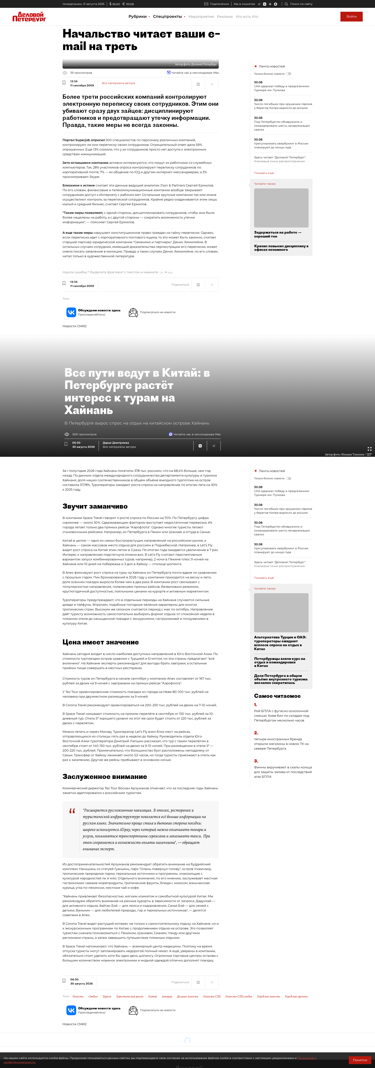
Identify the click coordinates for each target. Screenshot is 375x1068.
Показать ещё (264, 173)
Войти (351, 16)
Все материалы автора (118, 83)
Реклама (225, 16)
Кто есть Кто (247, 16)
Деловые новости (187, 996)
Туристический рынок (129, 996)
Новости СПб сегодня (238, 996)
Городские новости (268, 996)
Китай (152, 996)
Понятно (360, 1060)
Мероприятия (201, 16)
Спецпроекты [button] (168, 16)
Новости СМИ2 (74, 326)
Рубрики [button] (138, 16)
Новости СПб (212, 996)
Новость (78, 996)
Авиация (167, 996)
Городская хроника (296, 996)
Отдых (93, 996)
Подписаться (219, 4)
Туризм (107, 996)
